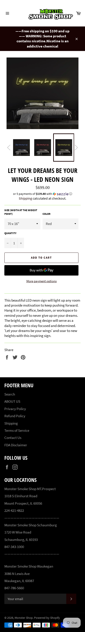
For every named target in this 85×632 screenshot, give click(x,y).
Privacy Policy (15, 408)
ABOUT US (12, 401)
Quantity (10, 233)
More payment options (41, 281)
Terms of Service (16, 430)
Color (46, 213)
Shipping (25, 198)
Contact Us (12, 437)
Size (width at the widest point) (20, 211)
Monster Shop (24, 618)
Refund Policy (14, 416)
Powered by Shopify (47, 618)
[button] (42, 194)
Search (9, 394)
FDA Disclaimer (15, 445)
